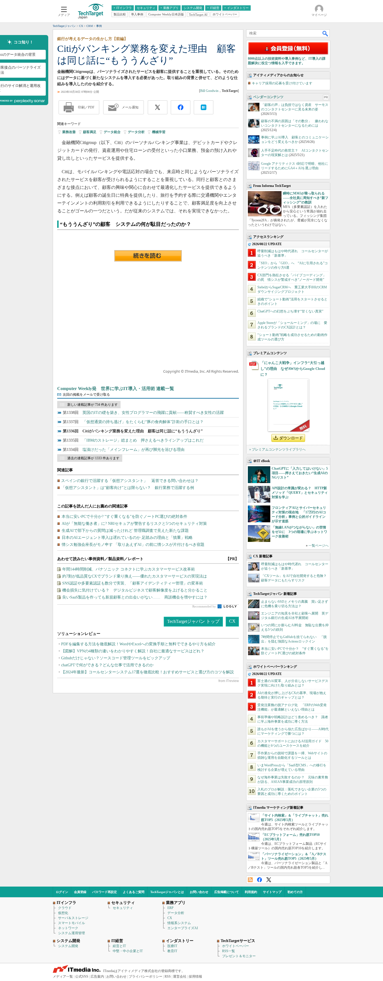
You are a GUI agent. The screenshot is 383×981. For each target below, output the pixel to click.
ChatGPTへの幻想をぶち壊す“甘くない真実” (290, 311)
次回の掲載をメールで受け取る (86, 394)
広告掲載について (226, 892)
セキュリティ (123, 908)
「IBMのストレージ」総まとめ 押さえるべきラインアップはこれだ (143, 440)
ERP (170, 908)
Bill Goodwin (209, 91)
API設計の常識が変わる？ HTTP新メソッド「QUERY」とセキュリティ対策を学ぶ (300, 492)
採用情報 (195, 976)
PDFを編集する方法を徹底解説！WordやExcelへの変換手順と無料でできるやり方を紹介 (138, 644)
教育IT (172, 951)
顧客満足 (89, 132)
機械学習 (158, 132)
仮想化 (63, 913)
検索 (325, 33)
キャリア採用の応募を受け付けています (282, 83)
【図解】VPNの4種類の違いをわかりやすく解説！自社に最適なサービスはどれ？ (132, 651)
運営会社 (179, 976)
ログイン (62, 892)
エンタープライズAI (182, 928)
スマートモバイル (71, 923)
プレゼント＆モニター (239, 956)
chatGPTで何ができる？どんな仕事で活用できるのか (107, 665)
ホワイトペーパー (235, 946)
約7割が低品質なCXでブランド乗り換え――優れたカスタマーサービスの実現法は (134, 576)
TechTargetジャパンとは (167, 892)
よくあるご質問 (133, 892)
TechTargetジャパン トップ (193, 621)
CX (232, 621)
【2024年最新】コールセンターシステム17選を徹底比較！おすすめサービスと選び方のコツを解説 (147, 672)
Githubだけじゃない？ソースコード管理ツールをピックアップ (115, 658)
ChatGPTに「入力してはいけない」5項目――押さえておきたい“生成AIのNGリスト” (300, 473)
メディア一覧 (63, 976)
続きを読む (148, 255)
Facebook (259, 879)
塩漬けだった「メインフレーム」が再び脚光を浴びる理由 (133, 449)
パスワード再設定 (104, 892)
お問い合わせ (199, 892)
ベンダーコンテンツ (268, 97)
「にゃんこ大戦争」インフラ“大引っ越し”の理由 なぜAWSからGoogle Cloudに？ (292, 369)
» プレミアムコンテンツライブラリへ (277, 449)
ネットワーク (68, 928)
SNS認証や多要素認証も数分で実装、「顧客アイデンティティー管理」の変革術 (132, 583)
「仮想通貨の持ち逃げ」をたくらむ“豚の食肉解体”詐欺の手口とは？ (143, 422)
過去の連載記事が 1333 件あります (93, 458)
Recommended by (204, 606)
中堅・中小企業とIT (128, 951)
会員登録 (80, 892)
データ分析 (136, 132)
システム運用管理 (71, 933)
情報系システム (179, 923)
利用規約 (251, 892)
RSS (250, 879)
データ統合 (112, 132)
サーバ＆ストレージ (73, 918)
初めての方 (295, 892)
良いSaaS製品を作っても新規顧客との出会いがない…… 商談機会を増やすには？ (134, 597)
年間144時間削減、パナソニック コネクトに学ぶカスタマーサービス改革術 (128, 569)
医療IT (172, 946)
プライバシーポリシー (145, 976)
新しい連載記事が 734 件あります (92, 405)
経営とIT (119, 946)
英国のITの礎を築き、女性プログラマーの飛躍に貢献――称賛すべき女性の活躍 (153, 413)
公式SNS (81, 976)
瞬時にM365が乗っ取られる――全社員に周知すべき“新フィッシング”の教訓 (305, 197)
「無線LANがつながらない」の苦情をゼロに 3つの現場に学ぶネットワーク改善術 (299, 531)
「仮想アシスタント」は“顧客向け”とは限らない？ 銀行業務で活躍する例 (127, 488)
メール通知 (130, 107)
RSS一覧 (228, 951)
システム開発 (68, 946)
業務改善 (69, 132)
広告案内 (97, 976)
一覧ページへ (318, 546)
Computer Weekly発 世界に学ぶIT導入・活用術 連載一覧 (115, 388)
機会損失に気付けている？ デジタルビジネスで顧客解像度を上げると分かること (134, 590)
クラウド (64, 908)
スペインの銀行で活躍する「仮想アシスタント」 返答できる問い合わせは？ (130, 481)
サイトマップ (272, 892)
